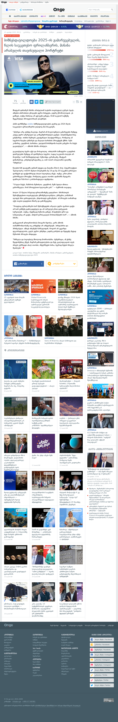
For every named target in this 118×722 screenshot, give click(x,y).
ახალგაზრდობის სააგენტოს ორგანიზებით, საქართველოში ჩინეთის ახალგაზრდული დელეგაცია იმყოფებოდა (43, 487)
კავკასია (7, 645)
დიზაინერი (45, 253)
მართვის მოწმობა (37, 2)
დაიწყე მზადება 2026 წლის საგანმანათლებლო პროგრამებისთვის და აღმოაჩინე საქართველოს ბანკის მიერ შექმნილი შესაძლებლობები (71, 295)
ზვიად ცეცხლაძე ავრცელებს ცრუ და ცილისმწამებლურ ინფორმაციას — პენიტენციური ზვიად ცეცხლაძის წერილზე (16, 487)
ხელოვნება (68, 32)
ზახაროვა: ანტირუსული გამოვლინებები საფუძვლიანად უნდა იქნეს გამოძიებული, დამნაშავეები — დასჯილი (71, 524)
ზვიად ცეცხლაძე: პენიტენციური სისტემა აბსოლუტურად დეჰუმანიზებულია (100, 242)
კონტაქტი (111, 625)
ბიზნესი (51, 32)
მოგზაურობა (65, 653)
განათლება (8, 658)
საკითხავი (82, 16)
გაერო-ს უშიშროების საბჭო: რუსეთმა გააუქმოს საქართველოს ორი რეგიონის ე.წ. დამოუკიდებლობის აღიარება (100, 397)
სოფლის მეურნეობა (39, 645)
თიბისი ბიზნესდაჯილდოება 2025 (25, 255)
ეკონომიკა (100, 21)
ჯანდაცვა (7, 661)
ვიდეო (52, 16)
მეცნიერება (36, 656)
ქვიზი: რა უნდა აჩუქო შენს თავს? (43, 450)
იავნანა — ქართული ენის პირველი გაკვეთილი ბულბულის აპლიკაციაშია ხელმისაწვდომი (71, 413)
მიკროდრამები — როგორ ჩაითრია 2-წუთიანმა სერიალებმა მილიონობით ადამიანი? (71, 375)
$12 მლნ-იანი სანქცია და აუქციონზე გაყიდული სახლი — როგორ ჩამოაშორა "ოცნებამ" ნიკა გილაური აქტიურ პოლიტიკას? (100, 428)
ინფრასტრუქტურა (10, 671)
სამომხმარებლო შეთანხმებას (45, 705)
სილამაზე (64, 651)
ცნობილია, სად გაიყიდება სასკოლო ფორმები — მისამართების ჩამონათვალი (16, 598)
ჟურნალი (33, 16)
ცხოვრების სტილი (69, 648)
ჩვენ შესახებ (54, 625)
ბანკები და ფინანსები (40, 32)
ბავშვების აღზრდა (67, 642)
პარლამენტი (8, 637)
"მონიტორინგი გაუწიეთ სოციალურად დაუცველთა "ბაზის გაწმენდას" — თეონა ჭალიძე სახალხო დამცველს (43, 561)
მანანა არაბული (56, 253)
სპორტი (36, 668)
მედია (6, 674)
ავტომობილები (66, 656)
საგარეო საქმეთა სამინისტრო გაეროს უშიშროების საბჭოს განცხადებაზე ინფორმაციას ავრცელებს (71, 561)
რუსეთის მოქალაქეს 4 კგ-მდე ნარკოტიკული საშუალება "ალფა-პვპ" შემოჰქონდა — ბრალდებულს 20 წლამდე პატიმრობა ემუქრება (71, 487)
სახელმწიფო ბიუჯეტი (40, 642)
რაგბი (35, 673)
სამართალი (8, 669)
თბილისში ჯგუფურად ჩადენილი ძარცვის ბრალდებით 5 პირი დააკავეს (100, 153)
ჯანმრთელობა (68, 635)
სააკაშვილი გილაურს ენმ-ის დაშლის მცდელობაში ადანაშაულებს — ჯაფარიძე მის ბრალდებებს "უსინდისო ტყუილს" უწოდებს (71, 598)
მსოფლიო (7, 642)
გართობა (64, 661)
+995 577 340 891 (28, 701)
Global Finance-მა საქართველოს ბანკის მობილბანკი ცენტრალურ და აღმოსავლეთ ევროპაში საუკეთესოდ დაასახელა (44, 293)
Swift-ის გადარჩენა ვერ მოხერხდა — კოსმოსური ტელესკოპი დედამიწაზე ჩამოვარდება (43, 524)
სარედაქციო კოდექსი (76, 625)
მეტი (107, 21)
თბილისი (7, 664)
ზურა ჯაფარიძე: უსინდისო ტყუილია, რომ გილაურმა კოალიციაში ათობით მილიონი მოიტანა (100, 214)
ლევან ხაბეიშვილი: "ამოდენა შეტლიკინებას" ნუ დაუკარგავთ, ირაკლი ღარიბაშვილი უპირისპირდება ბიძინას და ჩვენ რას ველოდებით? (101, 500)
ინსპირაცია (65, 671)
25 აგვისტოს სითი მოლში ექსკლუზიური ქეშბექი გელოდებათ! (17, 291)
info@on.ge (16, 701)
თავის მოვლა (65, 645)
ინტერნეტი (36, 653)
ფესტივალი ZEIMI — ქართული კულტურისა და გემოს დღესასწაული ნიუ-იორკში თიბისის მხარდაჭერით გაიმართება (100, 304)
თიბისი (30, 124)
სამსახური (64, 666)
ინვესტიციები (27, 10)
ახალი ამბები (13, 2)
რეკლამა (105, 16)
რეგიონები (7, 666)
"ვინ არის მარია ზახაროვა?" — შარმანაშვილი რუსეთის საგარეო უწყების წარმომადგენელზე (24, 329)
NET (43, 16)
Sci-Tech (36, 648)
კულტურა (60, 32)
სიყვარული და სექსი (68, 669)
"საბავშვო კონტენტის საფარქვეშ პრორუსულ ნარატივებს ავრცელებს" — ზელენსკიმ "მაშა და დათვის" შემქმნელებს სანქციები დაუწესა (100, 183)
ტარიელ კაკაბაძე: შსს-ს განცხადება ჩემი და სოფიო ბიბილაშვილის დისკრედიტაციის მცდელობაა (100, 335)
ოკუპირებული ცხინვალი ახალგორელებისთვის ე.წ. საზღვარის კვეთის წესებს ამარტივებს (16, 413)
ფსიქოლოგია (66, 637)
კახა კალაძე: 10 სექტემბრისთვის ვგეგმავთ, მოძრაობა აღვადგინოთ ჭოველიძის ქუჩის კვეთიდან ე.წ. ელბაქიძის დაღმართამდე (43, 598)
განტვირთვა (24, 2)
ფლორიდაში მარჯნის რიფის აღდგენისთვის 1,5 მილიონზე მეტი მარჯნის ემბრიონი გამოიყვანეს (16, 524)
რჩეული (94, 16)
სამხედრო (7, 650)
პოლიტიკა (78, 21)
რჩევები (64, 674)
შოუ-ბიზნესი (37, 664)
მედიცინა (64, 640)
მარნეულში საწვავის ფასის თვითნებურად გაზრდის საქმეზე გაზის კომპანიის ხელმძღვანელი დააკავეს (43, 413)
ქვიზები (71, 16)
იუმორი (63, 664)
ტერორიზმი (8, 640)
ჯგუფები (12, 10)
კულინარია (65, 658)
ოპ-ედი (61, 16)
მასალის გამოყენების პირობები (95, 625)
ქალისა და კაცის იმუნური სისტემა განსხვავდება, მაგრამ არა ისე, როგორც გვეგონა (16, 375)
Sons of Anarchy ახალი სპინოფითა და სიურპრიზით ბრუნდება (65, 329)
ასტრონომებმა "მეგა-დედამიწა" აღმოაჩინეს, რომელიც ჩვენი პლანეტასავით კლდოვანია (71, 450)
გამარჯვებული (68, 253)
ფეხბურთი (36, 670)
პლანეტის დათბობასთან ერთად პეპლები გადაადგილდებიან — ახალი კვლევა (43, 375)
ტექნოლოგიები (38, 651)
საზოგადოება (89, 21)
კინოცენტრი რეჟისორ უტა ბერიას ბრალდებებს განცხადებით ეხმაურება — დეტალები (100, 508)
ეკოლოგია (8, 656)
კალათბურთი (37, 675)
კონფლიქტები (9, 647)
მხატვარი (36, 253)
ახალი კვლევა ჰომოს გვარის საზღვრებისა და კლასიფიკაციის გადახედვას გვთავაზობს (16, 561)
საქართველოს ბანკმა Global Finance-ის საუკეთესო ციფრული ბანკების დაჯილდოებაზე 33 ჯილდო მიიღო (101, 516)
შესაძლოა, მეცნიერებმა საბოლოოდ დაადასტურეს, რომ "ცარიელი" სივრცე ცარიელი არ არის (101, 491)
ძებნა (47, 2)
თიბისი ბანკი (27, 253)
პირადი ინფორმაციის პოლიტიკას (69, 705)
